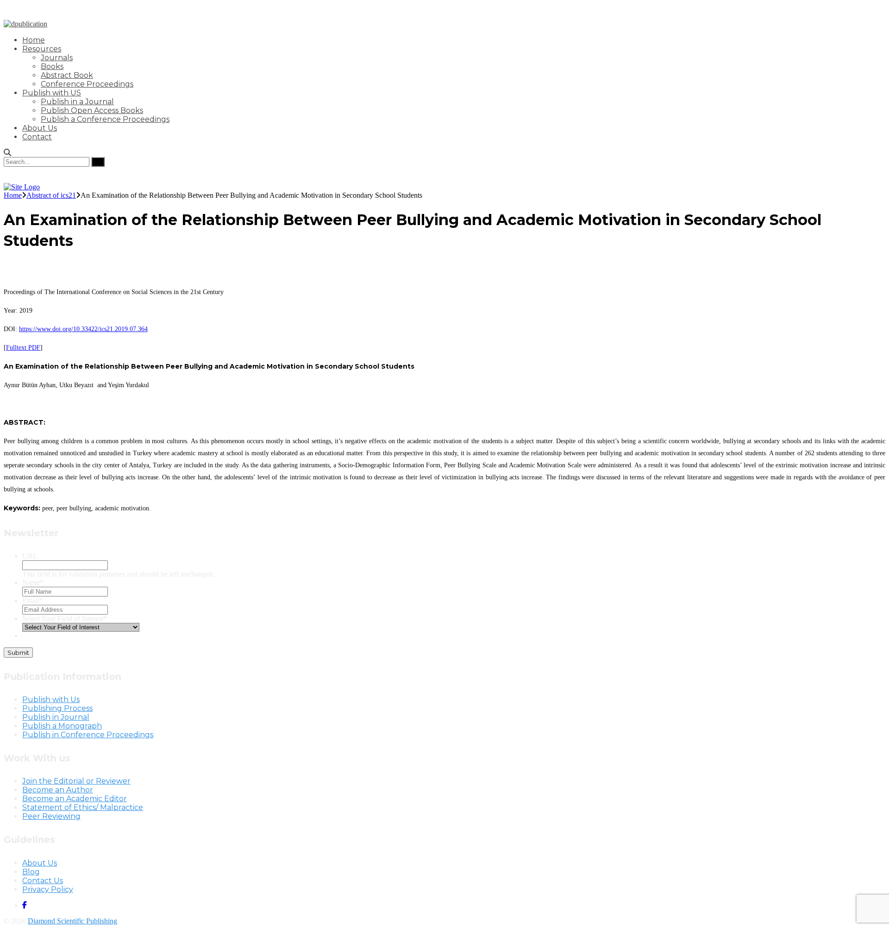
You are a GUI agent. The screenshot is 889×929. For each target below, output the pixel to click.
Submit (18, 652)
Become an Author (57, 789)
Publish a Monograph (62, 726)
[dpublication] (25, 24)
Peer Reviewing (51, 816)
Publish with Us (51, 699)
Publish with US (51, 92)
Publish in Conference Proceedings (87, 734)
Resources (41, 48)
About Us (39, 128)
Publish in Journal (55, 717)
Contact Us (42, 880)
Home (33, 40)
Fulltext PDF (23, 347)
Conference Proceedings (87, 84)
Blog (31, 871)
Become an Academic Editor (74, 798)
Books (52, 66)
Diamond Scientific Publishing (72, 921)
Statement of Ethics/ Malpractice (82, 807)
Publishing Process (57, 708)
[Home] (22, 187)
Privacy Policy (47, 889)
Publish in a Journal (77, 101)
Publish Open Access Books (92, 110)
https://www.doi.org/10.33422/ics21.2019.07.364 (83, 329)
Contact (37, 136)
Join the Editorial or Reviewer (76, 781)
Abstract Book (67, 75)
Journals (57, 57)
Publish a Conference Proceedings (105, 119)
